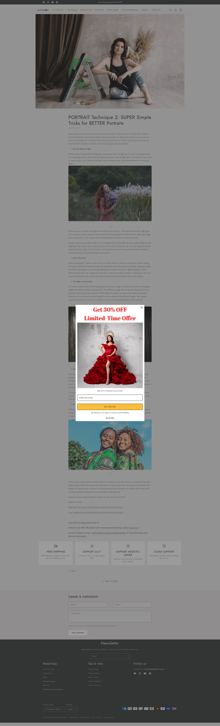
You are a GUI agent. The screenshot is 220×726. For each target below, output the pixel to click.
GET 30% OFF (110, 407)
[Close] (141, 307)
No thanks (110, 418)
